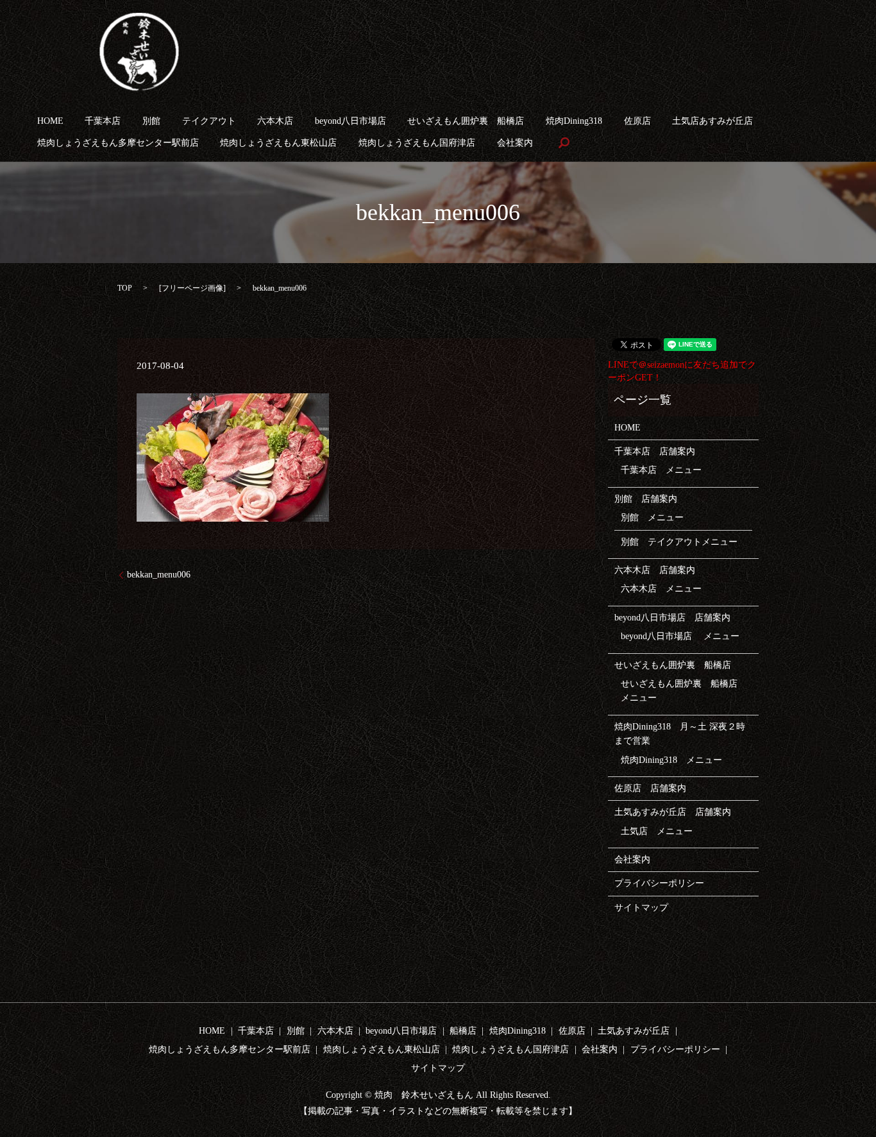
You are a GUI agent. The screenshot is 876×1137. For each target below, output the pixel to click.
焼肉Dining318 (574, 121)
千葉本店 (103, 121)
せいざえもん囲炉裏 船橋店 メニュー (683, 691)
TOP (124, 288)
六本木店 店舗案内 (654, 570)
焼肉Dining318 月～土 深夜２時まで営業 (679, 734)
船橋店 (463, 1031)
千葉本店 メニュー (661, 470)
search (563, 143)
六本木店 (275, 121)
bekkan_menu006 (158, 574)
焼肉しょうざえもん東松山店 (278, 143)
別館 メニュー (652, 517)
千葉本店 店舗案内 (654, 451)
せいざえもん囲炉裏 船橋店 (465, 121)
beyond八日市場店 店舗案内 (672, 617)
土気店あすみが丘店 (712, 121)
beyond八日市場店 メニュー (680, 636)
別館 (151, 121)
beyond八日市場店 (350, 121)
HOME (50, 121)
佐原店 (637, 121)
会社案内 (515, 143)
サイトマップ (641, 907)
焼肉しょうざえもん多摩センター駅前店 (118, 143)
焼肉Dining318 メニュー (671, 760)
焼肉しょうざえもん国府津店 (416, 143)
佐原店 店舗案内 (650, 788)
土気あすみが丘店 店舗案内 (672, 812)
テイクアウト (209, 121)
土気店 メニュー (657, 831)
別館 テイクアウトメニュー (679, 542)
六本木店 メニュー (661, 589)
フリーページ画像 (192, 288)
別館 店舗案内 (645, 499)
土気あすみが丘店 (634, 1031)
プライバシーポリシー (659, 883)
